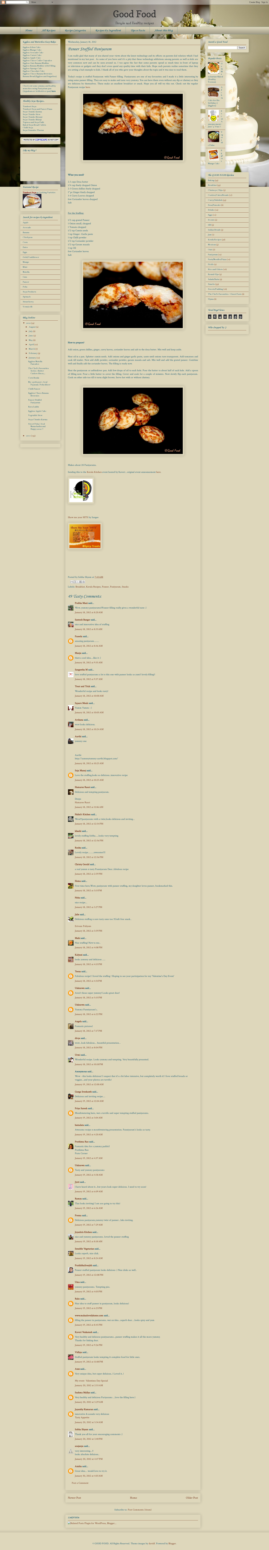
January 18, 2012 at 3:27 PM (88, 907)
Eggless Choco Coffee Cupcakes (37, 60)
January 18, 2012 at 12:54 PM (89, 823)
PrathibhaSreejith (83, 1265)
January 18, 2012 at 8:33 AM (88, 629)
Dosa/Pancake (214, 205)
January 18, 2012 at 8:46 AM (89, 646)
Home (28, 30)
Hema (78, 881)
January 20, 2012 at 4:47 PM (89, 1459)
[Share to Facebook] (80, 581)
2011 (28, 435)
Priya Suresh (81, 1108)
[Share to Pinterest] (83, 581)
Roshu (78, 847)
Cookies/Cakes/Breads (218, 195)
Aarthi (78, 736)
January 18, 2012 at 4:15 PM (88, 964)
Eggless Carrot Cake (32, 55)
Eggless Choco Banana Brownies (37, 74)
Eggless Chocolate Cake (34, 71)
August (32, 327)
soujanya (79, 1446)
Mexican (212, 244)
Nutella (26, 272)
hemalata (79, 1125)
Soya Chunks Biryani (32, 117)
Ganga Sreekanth (83, 1091)
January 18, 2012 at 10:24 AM (89, 729)
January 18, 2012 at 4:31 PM (88, 981)
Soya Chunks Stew (31, 114)
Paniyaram (115, 586)
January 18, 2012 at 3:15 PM (88, 890)
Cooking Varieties (47, 192)
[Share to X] (77, 581)
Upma (211, 299)
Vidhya (78, 1352)
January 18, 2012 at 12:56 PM (89, 840)
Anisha (78, 1466)
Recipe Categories (75, 30)
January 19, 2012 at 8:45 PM (88, 1325)
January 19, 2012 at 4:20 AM (89, 1134)
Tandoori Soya (29, 106)
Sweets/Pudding (215, 289)
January (32, 358)
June (31, 335)
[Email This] (71, 581)
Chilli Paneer (34, 389)
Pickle (211, 264)
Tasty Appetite (82, 1417)
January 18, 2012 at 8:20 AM (89, 612)
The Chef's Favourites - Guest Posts (224, 294)
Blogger (172, 1543)
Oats (25, 277)
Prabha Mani (81, 603)
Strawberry (28, 302)
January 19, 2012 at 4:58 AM (89, 1175)
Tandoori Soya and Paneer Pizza (37, 109)
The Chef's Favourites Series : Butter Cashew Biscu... (38, 371)
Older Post (192, 1498)
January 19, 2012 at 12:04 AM (89, 1101)
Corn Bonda (33, 378)
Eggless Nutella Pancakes (35, 362)
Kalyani (78, 954)
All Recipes (48, 30)
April (31, 344)
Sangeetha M (81, 669)
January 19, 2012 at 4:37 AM (88, 1158)
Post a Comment (80, 1483)
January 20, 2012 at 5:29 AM (89, 1402)
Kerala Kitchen (94, 472)
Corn (25, 242)
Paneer (105, 586)
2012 (28, 323)
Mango (26, 262)
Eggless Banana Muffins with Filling (39, 66)
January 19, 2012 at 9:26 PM (88, 1345)
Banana (26, 232)
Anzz (77, 1369)
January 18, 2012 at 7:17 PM (88, 1031)
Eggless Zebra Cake (31, 47)
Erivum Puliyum (83, 926)
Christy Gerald (82, 864)
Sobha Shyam (81, 1429)
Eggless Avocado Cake (33, 52)
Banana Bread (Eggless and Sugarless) (40, 76)
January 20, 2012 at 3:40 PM (88, 1439)
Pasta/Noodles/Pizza (217, 259)
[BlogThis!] (74, 581)
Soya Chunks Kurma (32, 111)
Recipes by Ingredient (108, 30)
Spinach (27, 297)
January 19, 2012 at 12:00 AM (89, 1084)
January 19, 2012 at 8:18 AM (88, 1241)
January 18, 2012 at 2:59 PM (88, 874)
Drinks (211, 210)
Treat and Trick (82, 686)
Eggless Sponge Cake (32, 68)
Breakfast (80, 586)
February (33, 353)
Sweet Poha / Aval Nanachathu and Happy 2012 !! (36, 426)
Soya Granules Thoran (33, 130)
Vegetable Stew (35, 415)
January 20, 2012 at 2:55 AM (89, 1385)
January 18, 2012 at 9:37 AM (88, 679)
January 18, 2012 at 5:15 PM (88, 997)
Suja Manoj (80, 770)
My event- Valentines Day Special (91, 1380)
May (31, 340)
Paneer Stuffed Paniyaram (35, 401)
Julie (77, 914)
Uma (77, 1282)
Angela (78, 1021)
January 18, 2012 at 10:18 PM (89, 1064)
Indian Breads (214, 230)
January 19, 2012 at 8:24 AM (89, 1258)
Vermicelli (27, 306)
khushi (78, 831)
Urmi (77, 1055)
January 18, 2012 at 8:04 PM (88, 1047)
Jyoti (77, 1182)
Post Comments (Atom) (140, 1509)
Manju (78, 653)
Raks (77, 1298)
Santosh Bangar (82, 619)
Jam (209, 234)
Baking (211, 180)
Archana (79, 719)
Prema (78, 1215)
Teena (78, 971)
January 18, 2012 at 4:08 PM (88, 947)
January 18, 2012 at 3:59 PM (88, 930)
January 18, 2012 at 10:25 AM (89, 763)
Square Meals (81, 703)
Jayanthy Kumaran (84, 1409)
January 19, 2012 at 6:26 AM (89, 1208)
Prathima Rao (82, 1141)
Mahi (77, 938)
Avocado (27, 227)
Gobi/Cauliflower (31, 257)
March (32, 349)
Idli (209, 225)
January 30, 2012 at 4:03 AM (89, 1475)
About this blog (163, 30)
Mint (25, 267)
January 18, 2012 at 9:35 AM (88, 662)
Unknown (80, 988)
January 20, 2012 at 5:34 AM (89, 1422)
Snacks (125, 586)
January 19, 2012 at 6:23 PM (88, 1308)
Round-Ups (213, 274)
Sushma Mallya (82, 1392)
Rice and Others (215, 269)
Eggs (25, 252)
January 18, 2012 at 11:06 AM (89, 807)
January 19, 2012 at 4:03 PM (88, 1291)
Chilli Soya (28, 127)
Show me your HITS (78, 517)
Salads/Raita (213, 279)
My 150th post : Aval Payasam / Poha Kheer (39, 383)
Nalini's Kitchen (82, 814)
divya (77, 1038)
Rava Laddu (33, 407)
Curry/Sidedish (215, 200)
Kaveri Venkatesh (83, 1332)
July (31, 331)
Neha (77, 897)
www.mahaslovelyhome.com (89, 1315)
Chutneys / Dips (215, 190)
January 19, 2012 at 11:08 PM (89, 1361)
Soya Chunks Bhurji (32, 119)
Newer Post (74, 1498)
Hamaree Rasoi (82, 787)
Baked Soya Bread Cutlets (34, 125)
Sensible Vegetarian (84, 1248)
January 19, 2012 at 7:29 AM (89, 1224)
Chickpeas (28, 237)
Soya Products (29, 292)
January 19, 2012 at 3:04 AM (88, 1117)
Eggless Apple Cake (32, 58)
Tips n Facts (137, 30)
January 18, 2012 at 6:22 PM (88, 1014)
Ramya (78, 1198)
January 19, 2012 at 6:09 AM (89, 1191)
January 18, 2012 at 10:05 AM (89, 712)
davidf (152, 1543)
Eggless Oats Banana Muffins (36, 63)
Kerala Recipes (93, 586)
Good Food (134, 13)
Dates (25, 247)
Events (211, 220)
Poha (25, 287)
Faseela (78, 636)
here (88, 87)
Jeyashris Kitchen (83, 1232)
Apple (25, 222)
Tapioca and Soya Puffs (33, 122)
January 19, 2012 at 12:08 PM (89, 1275)
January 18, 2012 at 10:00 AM (89, 696)
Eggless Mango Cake (32, 50)
